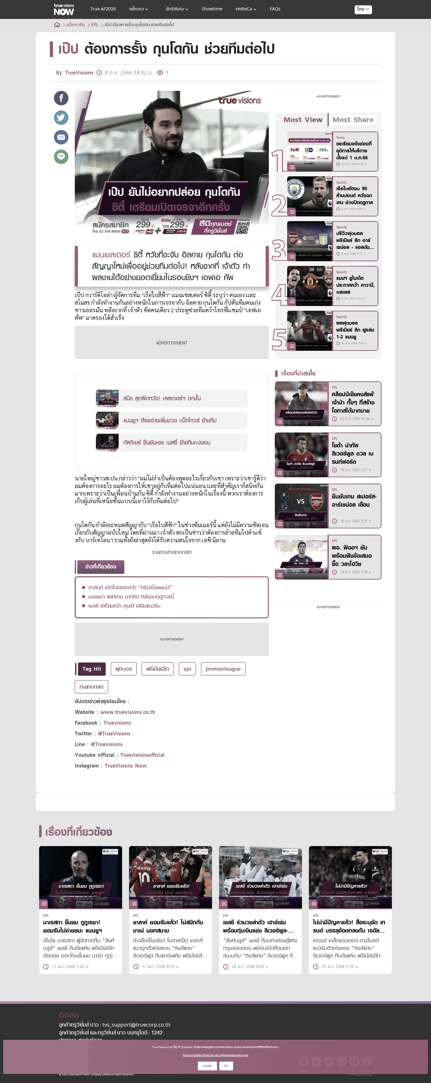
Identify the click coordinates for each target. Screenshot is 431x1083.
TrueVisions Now (125, 766)
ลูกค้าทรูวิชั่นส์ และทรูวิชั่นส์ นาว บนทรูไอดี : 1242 (110, 1033)
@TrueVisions (114, 733)
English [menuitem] (359, 32)
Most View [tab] (303, 120)
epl (187, 669)
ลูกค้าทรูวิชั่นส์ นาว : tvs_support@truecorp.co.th (114, 1025)
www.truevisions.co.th (127, 712)
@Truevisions (106, 744)
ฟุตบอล (123, 669)
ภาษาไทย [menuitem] (357, 22)
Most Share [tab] (353, 120)
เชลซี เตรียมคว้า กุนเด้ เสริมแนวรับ (124, 605)
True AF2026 (103, 9)
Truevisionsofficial (143, 755)
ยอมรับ (207, 1065)
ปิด (226, 1065)
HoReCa (244, 9)
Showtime (212, 9)
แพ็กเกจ (136, 9)
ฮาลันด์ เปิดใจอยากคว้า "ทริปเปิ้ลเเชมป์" (130, 587)
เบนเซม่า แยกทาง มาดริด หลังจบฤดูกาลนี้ (131, 596)
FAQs (275, 9)
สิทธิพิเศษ (175, 9)
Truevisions (117, 723)
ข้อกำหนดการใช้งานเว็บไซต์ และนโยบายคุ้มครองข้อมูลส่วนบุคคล (215, 1055)
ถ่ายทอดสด (91, 687)
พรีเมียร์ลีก (157, 669)
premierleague (223, 669)
